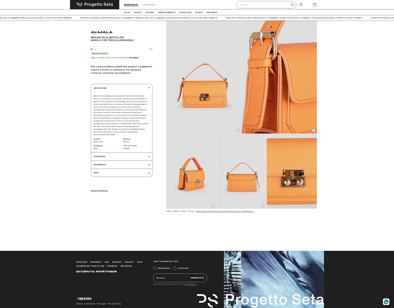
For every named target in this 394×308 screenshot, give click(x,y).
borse (183, 211)
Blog (140, 262)
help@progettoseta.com (90, 266)
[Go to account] (301, 4)
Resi (107, 262)
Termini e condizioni (85, 304)
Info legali (102, 304)
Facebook (112, 266)
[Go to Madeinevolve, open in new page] (84, 299)
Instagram (126, 266)
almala (191, 211)
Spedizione (99, 156)
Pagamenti (96, 262)
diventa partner (96, 271)
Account (117, 262)
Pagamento (100, 165)
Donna (131, 4)
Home (168, 211)
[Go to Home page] (94, 4)
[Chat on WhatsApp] (386, 301)
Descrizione (100, 88)
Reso (96, 173)
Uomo (149, 4)
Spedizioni (81, 262)
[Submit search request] (292, 5)
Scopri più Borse (99, 191)
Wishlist (129, 262)
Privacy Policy (190, 284)
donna (176, 211)
